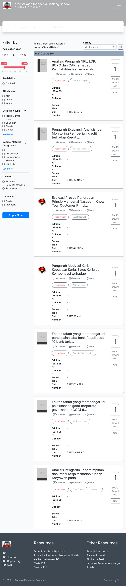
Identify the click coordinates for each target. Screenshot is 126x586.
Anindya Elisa (79, 285)
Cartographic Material (13, 159)
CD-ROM (10, 163)
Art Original (12, 153)
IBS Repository (11, 561)
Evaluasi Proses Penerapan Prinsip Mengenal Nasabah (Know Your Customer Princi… (78, 201)
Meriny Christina (80, 421)
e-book (9, 129)
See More (7, 134)
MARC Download (115, 82)
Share (91, 74)
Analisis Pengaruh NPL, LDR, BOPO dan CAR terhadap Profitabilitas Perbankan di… (74, 65)
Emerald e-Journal (97, 551)
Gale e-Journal (95, 555)
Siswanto (96, 489)
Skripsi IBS (40, 567)
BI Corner (11, 122)
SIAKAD (7, 565)
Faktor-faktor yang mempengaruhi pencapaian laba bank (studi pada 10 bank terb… (78, 338)
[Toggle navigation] (118, 5)
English (9, 201)
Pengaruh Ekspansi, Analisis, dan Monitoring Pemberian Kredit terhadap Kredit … (77, 133)
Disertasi (10, 126)
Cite (115, 92)
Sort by (87, 42)
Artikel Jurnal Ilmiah (13, 117)
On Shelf (10, 83)
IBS (4, 553)
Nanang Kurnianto (81, 149)
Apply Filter (16, 215)
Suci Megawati (79, 217)
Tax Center (12, 188)
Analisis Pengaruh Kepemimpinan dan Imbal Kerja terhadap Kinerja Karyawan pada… (78, 474)
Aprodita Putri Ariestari (83, 353)
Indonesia (11, 204)
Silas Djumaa (79, 489)
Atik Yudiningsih (80, 80)
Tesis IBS (39, 563)
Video (9, 103)
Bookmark (77, 74)
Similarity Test (95, 559)
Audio (9, 99)
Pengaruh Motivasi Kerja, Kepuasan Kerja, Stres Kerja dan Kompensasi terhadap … (76, 270)
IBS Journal (9, 557)
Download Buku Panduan (49, 551)
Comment (61, 74)
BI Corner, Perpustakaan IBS (15, 183)
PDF (8, 96)
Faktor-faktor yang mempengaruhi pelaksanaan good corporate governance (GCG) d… (78, 406)
